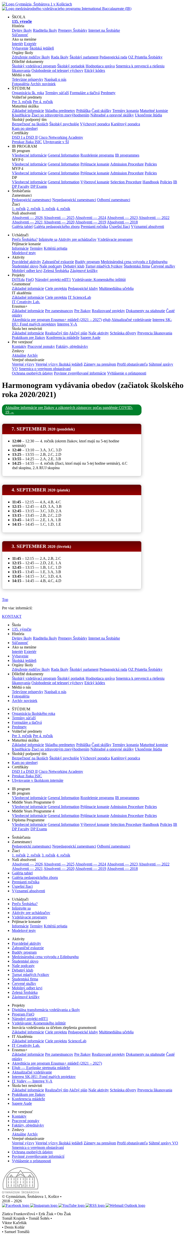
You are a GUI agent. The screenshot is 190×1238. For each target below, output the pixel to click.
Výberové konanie (94, 182)
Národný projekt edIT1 (53, 279)
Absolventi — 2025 (59, 217)
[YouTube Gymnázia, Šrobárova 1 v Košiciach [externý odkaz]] (72, 1205)
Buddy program (87, 262)
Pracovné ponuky (41, 346)
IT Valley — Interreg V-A (32, 1081)
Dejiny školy (22, 30)
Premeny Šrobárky (72, 30)
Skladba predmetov (60, 110)
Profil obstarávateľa (132, 364)
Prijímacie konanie (94, 164)
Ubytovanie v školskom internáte (37, 780)
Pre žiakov (82, 311)
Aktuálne (19, 355)
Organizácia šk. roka (28, 93)
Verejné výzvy (23, 364)
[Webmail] (125, 1205)
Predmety (108, 93)
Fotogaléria (20, 84)
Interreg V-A (67, 324)
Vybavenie (20, 48)
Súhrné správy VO (163, 1143)
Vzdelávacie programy (115, 239)
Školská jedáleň (41, 48)
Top (5, 599)
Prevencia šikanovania (154, 333)
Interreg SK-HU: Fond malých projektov (44, 1077)
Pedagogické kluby (83, 288)
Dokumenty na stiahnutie (145, 311)
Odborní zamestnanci (113, 200)
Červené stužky (163, 266)
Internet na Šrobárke (104, 30)
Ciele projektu (56, 288)
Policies (151, 164)
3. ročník (48, 209)
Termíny (36, 248)
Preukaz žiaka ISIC (27, 142)
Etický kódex (94, 70)
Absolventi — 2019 (90, 222)
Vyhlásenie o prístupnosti (126, 373)
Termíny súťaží (57, 93)
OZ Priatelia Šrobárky (145, 57)
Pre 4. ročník (43, 102)
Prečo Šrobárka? (25, 239)
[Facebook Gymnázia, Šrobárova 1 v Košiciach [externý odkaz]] (16, 1205)
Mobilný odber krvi (27, 271)
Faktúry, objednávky (72, 346)
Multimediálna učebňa (116, 288)
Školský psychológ (64, 124)
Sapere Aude (90, 337)
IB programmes (127, 155)
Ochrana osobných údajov (32, 373)
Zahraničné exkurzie (58, 262)
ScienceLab (77, 1041)
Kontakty (19, 346)
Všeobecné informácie (29, 155)
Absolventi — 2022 (154, 217)
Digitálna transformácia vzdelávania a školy (46, 1010)
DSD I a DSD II (25, 137)
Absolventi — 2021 (27, 222)
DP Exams (38, 186)
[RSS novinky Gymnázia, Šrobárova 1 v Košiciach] (96, 1205)
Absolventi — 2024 (90, 217)
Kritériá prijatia (55, 248)
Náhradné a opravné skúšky (112, 115)
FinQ (30, 279)
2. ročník (34, 209)
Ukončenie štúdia (148, 115)
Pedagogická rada (113, 57)
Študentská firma (137, 266)
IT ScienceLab (79, 297)
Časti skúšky (101, 110)
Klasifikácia (21, 115)
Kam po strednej (25, 128)
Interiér (17, 44)
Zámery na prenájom (100, 364)
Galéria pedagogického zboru (57, 226)
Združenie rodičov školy (31, 57)
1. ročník (19, 209)
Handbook (150, 182)
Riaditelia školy (45, 30)
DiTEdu (18, 279)
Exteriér (30, 44)
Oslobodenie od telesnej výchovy (57, 70)
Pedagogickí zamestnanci (31, 200)
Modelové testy (24, 253)
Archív (32, 355)
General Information (63, 155)
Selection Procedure (126, 182)
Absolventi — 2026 (27, 217)
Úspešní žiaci (119, 226)
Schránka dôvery (123, 333)
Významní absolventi (147, 226)
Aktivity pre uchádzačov (77, 239)
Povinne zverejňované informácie (80, 373)
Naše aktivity (98, 333)
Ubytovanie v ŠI (56, 142)
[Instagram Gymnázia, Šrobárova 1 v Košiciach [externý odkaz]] (44, 1205)
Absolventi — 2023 (122, 217)
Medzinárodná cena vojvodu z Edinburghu (134, 262)
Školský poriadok (71, 66)
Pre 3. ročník (22, 102)
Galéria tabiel (22, 226)
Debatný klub (73, 266)
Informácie (20, 248)
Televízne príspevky (27, 79)
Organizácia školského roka (33, 713)
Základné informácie (28, 110)
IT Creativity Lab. (26, 302)
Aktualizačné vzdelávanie (131, 320)
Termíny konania (125, 110)
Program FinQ (23, 1014)
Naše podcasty (50, 266)
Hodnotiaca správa (100, 66)
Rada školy (60, 57)
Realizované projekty (108, 311)
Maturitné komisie (154, 110)
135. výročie (21, 629)
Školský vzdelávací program (34, 66)
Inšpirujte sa (48, 239)
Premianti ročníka (94, 226)
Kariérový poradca (125, 124)
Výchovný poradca (95, 124)
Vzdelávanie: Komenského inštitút (99, 279)
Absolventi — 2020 (59, 222)
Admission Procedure (127, 164)
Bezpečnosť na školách (30, 124)
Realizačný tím (56, 333)
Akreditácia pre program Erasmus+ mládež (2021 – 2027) (57, 320)
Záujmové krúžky (84, 271)
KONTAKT (12, 616)
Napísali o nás (55, 79)
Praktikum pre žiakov (28, 337)
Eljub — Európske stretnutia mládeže (41, 1068)
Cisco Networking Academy (61, 137)
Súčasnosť (20, 35)
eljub (107, 320)
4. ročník (63, 209)
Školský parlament (84, 57)
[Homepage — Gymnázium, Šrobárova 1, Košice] (66, 6)
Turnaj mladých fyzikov (104, 266)
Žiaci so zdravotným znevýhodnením (60, 115)
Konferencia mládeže (62, 337)
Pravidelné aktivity (26, 262)
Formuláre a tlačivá (85, 93)
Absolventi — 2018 (122, 222)
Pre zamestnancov (59, 311)
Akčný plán (78, 333)
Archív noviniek (43, 84)
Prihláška (83, 110)
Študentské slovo (25, 266)
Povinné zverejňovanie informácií (38, 1156)
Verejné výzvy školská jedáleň (59, 364)
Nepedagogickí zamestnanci (74, 200)
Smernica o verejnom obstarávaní (45, 369)
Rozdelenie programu (97, 155)
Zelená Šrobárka (56, 271)
